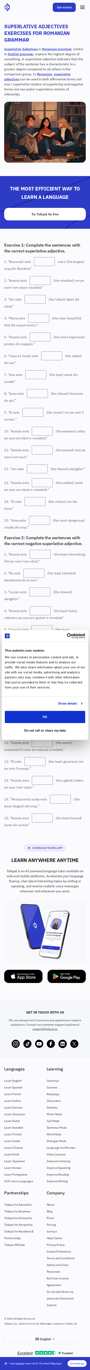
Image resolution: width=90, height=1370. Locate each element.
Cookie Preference (59, 1251)
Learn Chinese (13, 1148)
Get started (64, 7)
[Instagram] (16, 1044)
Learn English (13, 1081)
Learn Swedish (13, 1127)
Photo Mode (54, 1114)
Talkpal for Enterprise (18, 1218)
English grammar (20, 54)
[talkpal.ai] (7, 7)
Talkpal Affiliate (14, 1245)
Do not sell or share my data (45, 730)
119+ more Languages (18, 1181)
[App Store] (23, 976)
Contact (52, 1231)
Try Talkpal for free (45, 214)
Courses (52, 1087)
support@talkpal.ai (45, 1029)
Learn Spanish (13, 1087)
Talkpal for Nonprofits (18, 1225)
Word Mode (54, 1134)
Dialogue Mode (56, 1141)
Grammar (53, 1081)
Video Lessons (56, 1154)
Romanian (44, 74)
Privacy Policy (56, 1245)
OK (44, 717)
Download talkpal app (47, 847)
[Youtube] (39, 1044)
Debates (52, 1107)
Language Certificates (61, 1148)
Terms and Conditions (61, 1258)
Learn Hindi (11, 1154)
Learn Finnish (13, 1134)
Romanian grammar (56, 49)
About (50, 1205)
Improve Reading (58, 1174)
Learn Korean (13, 1168)
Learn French (12, 1094)
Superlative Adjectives (21, 49)
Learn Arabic (12, 1141)
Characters (54, 1101)
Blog (50, 1211)
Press (50, 1218)
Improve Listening (58, 1161)
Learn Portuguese (15, 1174)
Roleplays (53, 1094)
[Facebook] (51, 1044)
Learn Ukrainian (14, 1114)
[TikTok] (27, 1044)
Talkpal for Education (18, 1205)
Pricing (51, 1225)
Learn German (13, 1107)
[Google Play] (67, 976)
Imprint (52, 1305)
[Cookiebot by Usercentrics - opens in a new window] (67, 636)
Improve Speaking (59, 1168)
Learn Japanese (14, 1161)
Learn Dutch (12, 1121)
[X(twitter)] (74, 1044)
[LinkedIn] (62, 1044)
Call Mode (53, 1121)
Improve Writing (57, 1181)
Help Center (54, 1238)
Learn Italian (12, 1101)
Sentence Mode (57, 1127)
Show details (67, 703)
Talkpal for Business (17, 1211)
